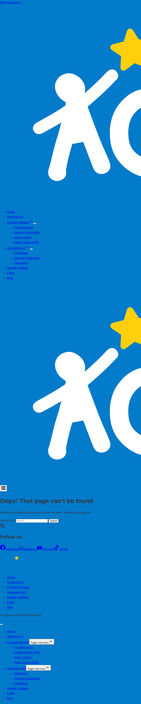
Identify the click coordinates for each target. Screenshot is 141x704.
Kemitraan (21, 253)
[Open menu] (3, 488)
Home (11, 212)
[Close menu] (1, 624)
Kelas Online (22, 237)
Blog (10, 278)
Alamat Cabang (17, 268)
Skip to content (10, 2)
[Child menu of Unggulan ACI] (31, 249)
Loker (11, 273)
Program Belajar (18, 587)
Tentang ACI (15, 217)
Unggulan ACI (16, 592)
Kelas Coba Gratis (26, 242)
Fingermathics (23, 227)
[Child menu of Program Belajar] (34, 223)
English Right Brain (27, 232)
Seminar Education (27, 258)
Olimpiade (21, 263)
